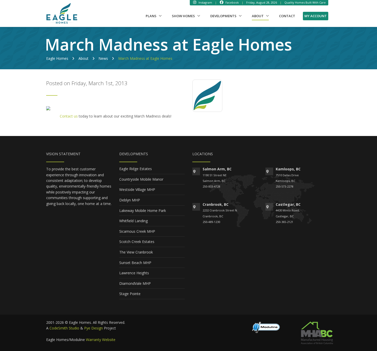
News (103, 58)
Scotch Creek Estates (136, 241)
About (260, 15)
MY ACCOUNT (315, 16)
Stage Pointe (130, 293)
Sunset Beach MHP (135, 262)
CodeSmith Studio (64, 328)
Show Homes (183, 16)
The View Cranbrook (136, 252)
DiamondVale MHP (135, 283)
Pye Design (93, 328)
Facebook (232, 2)
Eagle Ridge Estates (135, 168)
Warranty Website (100, 339)
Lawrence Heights (134, 272)
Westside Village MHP (137, 189)
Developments (223, 16)
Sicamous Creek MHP (137, 231)
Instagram (205, 2)
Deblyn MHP (129, 200)
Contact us (69, 116)
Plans (151, 16)
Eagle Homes (57, 58)
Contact (287, 16)
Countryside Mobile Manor (141, 179)
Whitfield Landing (133, 220)
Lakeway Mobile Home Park (142, 210)
